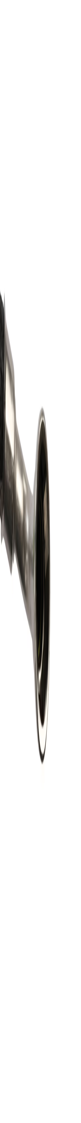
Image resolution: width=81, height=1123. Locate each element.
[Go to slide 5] (10, 354)
